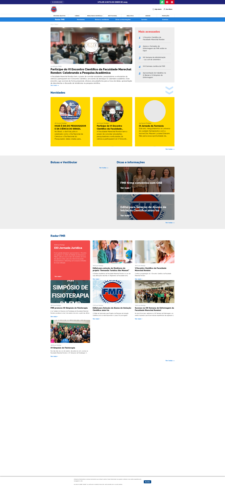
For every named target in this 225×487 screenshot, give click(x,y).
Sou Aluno (168, 9)
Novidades (81, 19)
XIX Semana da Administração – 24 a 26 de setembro (154, 58)
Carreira (144, 19)
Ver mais (54, 85)
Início (52, 24)
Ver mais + (125, 188)
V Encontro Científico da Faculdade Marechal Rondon (153, 38)
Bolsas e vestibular (102, 19)
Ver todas (169, 149)
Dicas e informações (123, 19)
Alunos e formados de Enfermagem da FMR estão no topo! (155, 48)
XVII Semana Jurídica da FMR (154, 66)
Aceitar (147, 482)
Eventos (165, 19)
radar (56, 24)
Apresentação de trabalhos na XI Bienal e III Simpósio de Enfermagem (154, 75)
